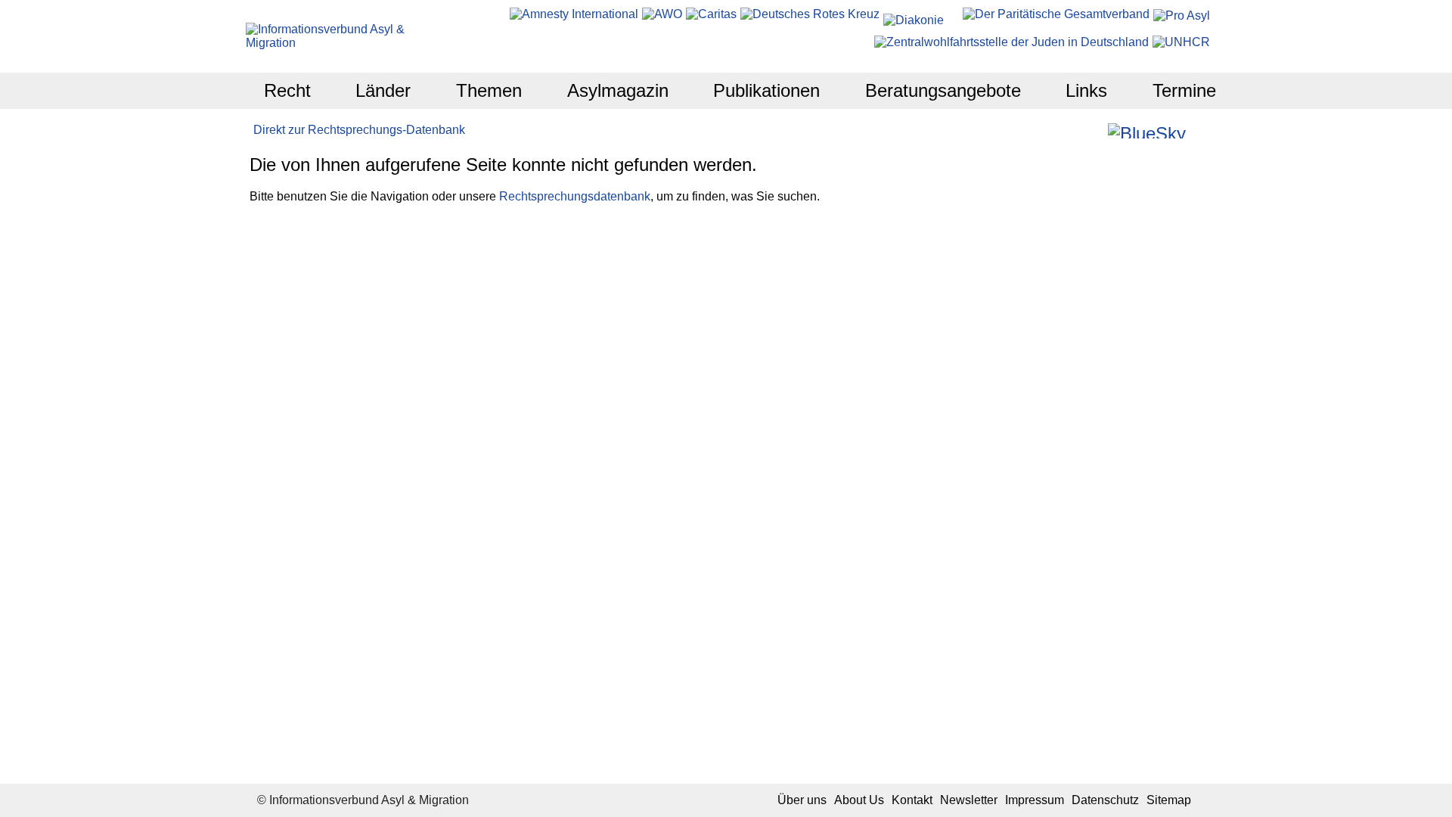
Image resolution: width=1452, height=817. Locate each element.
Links (1086, 90)
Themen (489, 90)
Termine (1184, 90)
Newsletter (968, 800)
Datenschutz (1105, 800)
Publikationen (766, 90)
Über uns (802, 800)
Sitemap (1168, 800)
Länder (383, 90)
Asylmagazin (618, 90)
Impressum (1034, 800)
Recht (287, 90)
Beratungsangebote (943, 90)
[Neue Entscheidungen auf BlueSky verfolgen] (1147, 130)
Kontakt (912, 800)
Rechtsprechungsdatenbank (574, 196)
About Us (859, 800)
